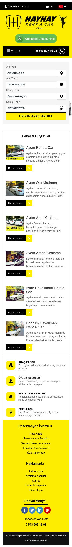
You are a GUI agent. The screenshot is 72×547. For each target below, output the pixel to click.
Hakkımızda (36, 471)
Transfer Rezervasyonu (36, 448)
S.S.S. (36, 480)
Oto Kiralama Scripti (36, 540)
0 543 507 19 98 (46, 50)
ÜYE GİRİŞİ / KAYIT (18, 6)
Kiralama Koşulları (36, 476)
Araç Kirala (36, 433)
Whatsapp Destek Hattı (39, 38)
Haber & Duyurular (36, 485)
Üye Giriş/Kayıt (36, 453)
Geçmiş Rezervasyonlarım (36, 443)
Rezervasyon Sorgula (36, 438)
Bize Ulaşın (36, 490)
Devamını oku (16, 168)
